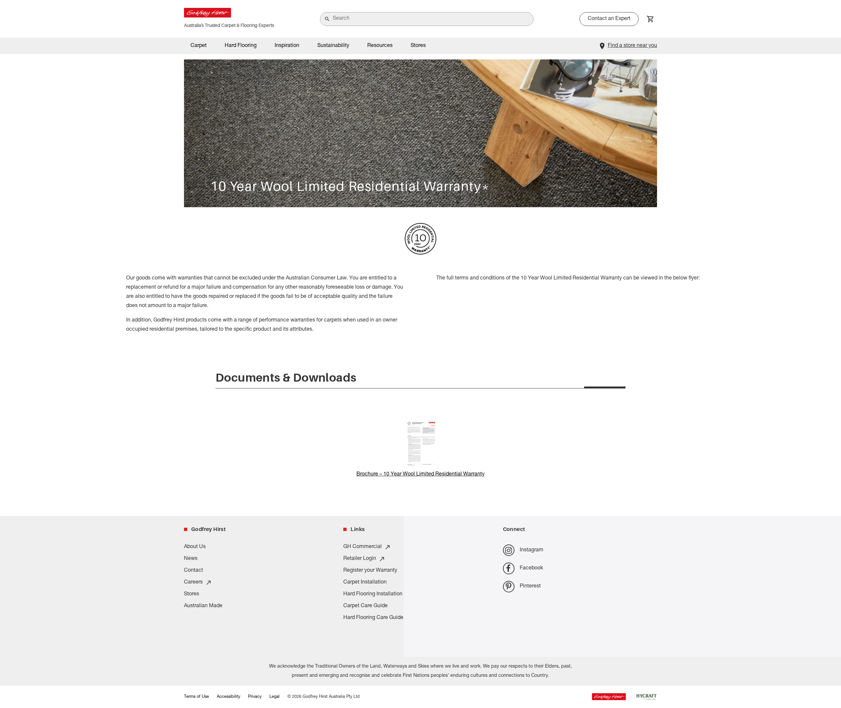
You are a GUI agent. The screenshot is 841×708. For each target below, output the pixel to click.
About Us (195, 547)
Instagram (531, 550)
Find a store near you (632, 46)
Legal (274, 697)
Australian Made (203, 606)
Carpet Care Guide (365, 606)
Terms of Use (196, 697)
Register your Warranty (370, 570)
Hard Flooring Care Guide (373, 618)
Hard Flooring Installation (372, 594)
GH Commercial (362, 547)
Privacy (254, 697)
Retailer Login (359, 559)
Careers (193, 582)
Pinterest (530, 586)
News (190, 559)
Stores (418, 46)
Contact (193, 570)
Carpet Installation (365, 582)
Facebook (531, 568)
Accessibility (228, 697)
